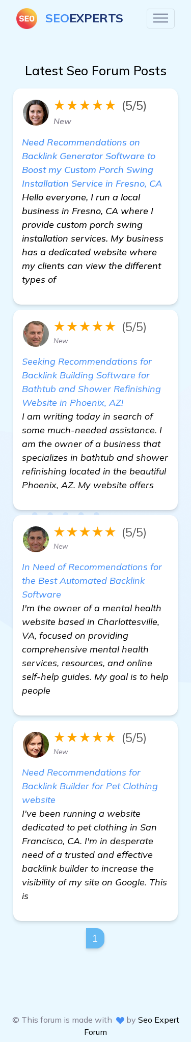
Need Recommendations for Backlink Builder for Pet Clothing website (90, 786)
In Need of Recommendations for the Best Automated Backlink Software (92, 580)
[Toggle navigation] (161, 18)
